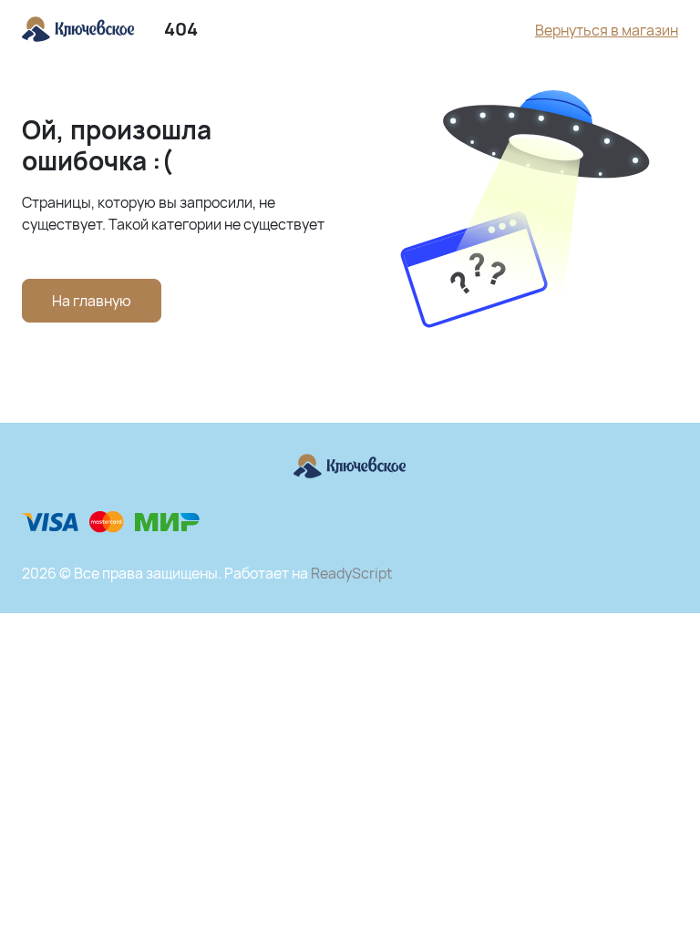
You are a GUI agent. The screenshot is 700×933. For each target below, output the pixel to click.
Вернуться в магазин (606, 30)
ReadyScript (351, 573)
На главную (91, 301)
